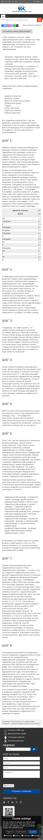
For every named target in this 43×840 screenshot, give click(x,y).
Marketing (36, 835)
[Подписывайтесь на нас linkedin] (9, 1)
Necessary (9, 835)
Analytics (17, 835)
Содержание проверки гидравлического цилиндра (25, 723)
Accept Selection (21, 832)
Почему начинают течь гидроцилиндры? (23, 721)
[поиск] (39, 20)
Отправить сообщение (21, 791)
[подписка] (33, 749)
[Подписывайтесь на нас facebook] (6, 1)
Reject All (10, 832)
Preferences (26, 835)
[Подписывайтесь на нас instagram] (16, 1)
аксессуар (9, 786)
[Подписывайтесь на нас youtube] (2, 1)
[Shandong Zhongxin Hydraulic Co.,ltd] (21, 8)
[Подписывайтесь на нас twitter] (12, 1)
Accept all (33, 832)
